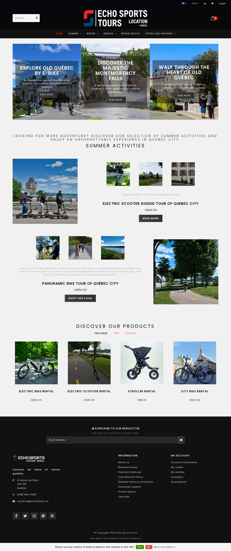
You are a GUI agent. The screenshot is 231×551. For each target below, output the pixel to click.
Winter (90, 33)
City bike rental (194, 391)
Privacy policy (127, 491)
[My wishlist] (213, 3)
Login (222, 3)
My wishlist (178, 472)
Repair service (130, 33)
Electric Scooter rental (89, 391)
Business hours (128, 467)
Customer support (129, 486)
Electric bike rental (36, 391)
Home (59, 33)
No (149, 547)
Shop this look (80, 298)
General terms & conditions (135, 481)
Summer (73, 33)
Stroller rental (142, 391)
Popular (131, 333)
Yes (140, 547)
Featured (101, 333)
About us (123, 462)
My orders (177, 467)
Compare (177, 477)
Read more (47, 94)
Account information (184, 462)
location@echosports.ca (33, 501)
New (116, 333)
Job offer (123, 496)
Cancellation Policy (130, 477)
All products (178, 481)
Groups (108, 33)
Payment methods (129, 472)
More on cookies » (165, 547)
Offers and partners (159, 33)
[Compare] (205, 3)
